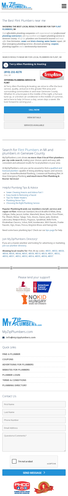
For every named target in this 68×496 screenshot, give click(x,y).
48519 (37, 253)
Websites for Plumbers (16, 369)
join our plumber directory (14, 245)
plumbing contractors (12, 36)
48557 (50, 256)
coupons (55, 44)
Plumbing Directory (14, 385)
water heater (50, 41)
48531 (50, 253)
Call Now (34, 109)
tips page (50, 230)
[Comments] (34, 451)
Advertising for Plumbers (18, 364)
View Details (34, 117)
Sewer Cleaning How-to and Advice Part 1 (24, 192)
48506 (18, 253)
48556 (44, 256)
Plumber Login (11, 374)
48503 (61, 250)
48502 (54, 250)
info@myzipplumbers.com (21, 337)
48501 (48, 250)
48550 (5, 256)
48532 (57, 253)
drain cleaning (37, 41)
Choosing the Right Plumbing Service (23, 203)
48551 (11, 256)
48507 (24, 253)
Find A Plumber (11, 354)
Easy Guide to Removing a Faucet (21, 195)
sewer (24, 41)
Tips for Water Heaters (16, 197)
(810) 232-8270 (13, 72)
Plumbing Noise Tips (15, 200)
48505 (11, 253)
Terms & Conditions (14, 380)
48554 (31, 256)
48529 (44, 253)
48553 (24, 256)
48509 (31, 253)
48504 (5, 253)
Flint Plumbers (28, 150)
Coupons (7, 359)
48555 (37, 256)
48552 (18, 256)
